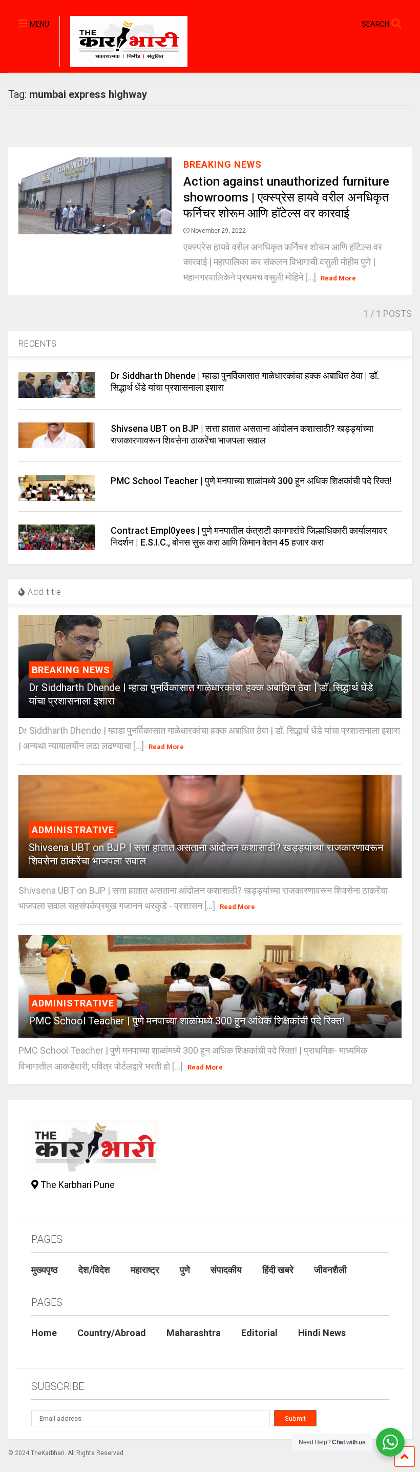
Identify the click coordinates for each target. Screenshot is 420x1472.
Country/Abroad (111, 1332)
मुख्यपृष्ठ (44, 1269)
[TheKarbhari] (123, 43)
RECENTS (37, 344)
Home (44, 1332)
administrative (73, 829)
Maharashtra (193, 1332)
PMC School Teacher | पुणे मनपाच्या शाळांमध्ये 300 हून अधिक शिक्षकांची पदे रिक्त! (251, 480)
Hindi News (322, 1332)
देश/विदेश (94, 1269)
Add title (43, 592)
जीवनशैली (330, 1269)
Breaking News (222, 164)
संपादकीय (226, 1269)
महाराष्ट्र (145, 1269)
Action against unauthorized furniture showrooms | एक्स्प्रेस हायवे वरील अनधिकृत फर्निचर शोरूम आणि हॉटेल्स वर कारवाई (286, 197)
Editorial (259, 1332)
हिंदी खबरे (277, 1269)
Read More (338, 278)
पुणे (185, 1269)
